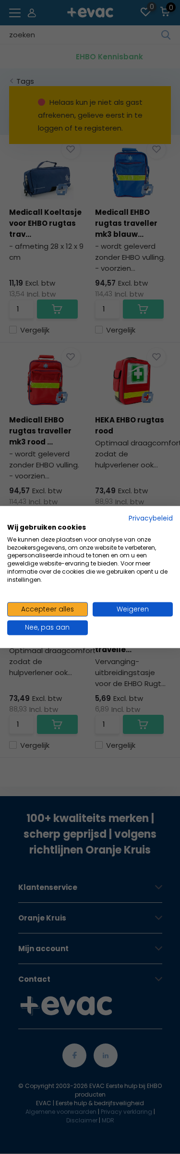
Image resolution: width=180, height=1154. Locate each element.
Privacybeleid (151, 518)
